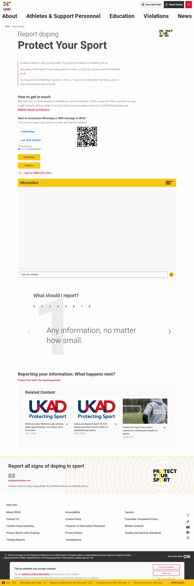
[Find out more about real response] (31, 149)
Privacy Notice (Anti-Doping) (23, 533)
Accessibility (72, 512)
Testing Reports (15, 540)
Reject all (166, 573)
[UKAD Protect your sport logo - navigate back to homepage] (8, 6)
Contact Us (12, 519)
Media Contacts (134, 526)
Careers (129, 512)
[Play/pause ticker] (3, 582)
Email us (29, 165)
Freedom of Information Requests (85, 526)
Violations (156, 16)
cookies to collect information (36, 574)
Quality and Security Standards (143, 533)
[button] (34, 306)
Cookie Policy (73, 519)
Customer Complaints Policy (141, 519)
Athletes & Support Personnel (63, 16)
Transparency (73, 540)
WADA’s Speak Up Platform (33, 110)
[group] (97, 228)
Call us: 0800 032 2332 (37, 173)
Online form (29, 157)
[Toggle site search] (188, 4)
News (185, 16)
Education (122, 16)
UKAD (7, 26)
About (9, 16)
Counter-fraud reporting (20, 526)
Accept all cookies (166, 567)
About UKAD (13, 512)
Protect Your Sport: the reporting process (39, 380)
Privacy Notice (73, 533)
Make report (177, 582)
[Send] (171, 274)
